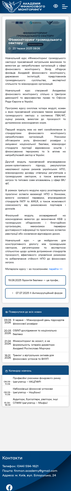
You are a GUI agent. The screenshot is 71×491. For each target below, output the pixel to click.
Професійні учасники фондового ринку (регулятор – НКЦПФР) (37, 380)
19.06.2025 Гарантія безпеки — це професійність (37, 280)
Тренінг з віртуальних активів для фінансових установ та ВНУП (33, 357)
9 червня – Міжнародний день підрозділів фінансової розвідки (38, 322)
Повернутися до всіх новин (25, 312)
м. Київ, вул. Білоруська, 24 (35, 475)
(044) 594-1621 (27, 466)
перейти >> (55, 269)
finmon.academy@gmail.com (35, 470)
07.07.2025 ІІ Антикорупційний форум (38, 293)
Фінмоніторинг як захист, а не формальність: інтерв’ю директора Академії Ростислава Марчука (34, 344)
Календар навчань (20, 371)
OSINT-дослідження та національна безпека (35, 332)
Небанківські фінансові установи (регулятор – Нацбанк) (33, 391)
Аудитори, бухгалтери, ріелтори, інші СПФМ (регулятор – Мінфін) (35, 401)
